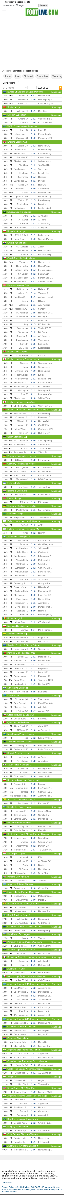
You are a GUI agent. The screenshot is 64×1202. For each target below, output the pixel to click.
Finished (28, 76)
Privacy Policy (8, 1187)
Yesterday (57, 76)
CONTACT (35, 1187)
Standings (56, 92)
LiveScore (7, 1182)
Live (17, 76)
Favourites (42, 76)
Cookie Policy (22, 1187)
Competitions (9, 83)
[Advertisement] (32, 42)
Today (8, 76)
